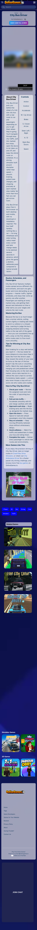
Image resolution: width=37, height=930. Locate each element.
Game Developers (9, 814)
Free (29, 509)
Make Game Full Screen (18, 23)
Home (5, 807)
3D (12, 509)
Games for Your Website (11, 817)
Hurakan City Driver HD (18, 613)
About (5, 827)
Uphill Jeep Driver (18, 568)
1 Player (5, 509)
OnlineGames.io (17, 19)
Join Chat (18, 892)
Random (6, 821)
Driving (23, 509)
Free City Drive (18, 590)
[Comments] (25, 19)
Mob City (18, 546)
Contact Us (7, 834)
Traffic (14, 513)
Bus (17, 509)
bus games (24, 463)
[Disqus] (18, 646)
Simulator (6, 513)
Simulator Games (8, 732)
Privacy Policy (8, 824)
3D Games (6, 757)
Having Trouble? (9, 831)
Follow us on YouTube (20, 855)
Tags (5, 811)
